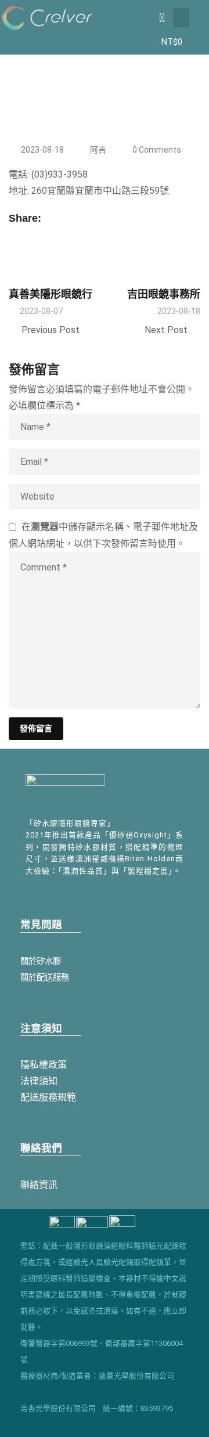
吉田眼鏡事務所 (163, 294)
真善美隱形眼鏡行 (50, 294)
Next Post (166, 329)
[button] (181, 17)
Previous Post (50, 329)
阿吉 (98, 149)
